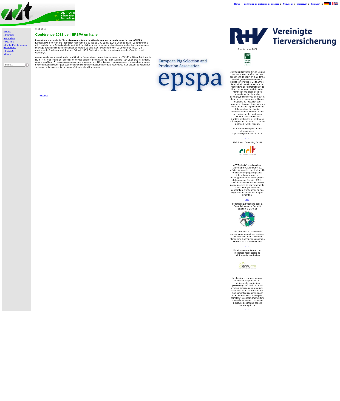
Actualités (41, 95)
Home (237, 4)
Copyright (288, 4)
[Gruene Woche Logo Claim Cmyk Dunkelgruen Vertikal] (247, 67)
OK (3, 397)
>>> (247, 138)
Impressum (302, 4)
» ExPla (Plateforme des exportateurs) (15, 46)
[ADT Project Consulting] (247, 160)
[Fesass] (247, 227)
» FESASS (9, 51)
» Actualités (9, 38)
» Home (7, 31)
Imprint (4, 384)
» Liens (7, 54)
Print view (315, 4)
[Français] (331, 4)
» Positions (9, 42)
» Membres (9, 35)
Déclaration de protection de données (261, 4)
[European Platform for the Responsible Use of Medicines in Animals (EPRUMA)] (247, 273)
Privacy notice (4, 391)
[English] (336, 4)
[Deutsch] (326, 4)
